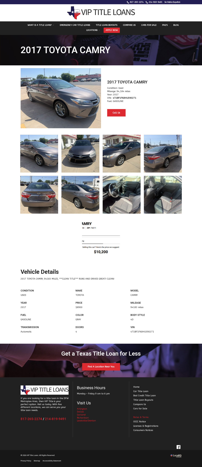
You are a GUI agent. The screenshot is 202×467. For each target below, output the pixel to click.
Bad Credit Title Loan (144, 395)
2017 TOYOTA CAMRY (65, 50)
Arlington (82, 409)
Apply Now (112, 30)
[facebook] (178, 447)
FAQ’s (165, 25)
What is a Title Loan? (40, 25)
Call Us (116, 112)
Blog (176, 25)
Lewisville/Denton (86, 420)
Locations (92, 30)
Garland (81, 414)
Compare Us (129, 25)
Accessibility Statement (52, 461)
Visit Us (84, 403)
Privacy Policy (26, 461)
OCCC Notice (139, 421)
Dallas (80, 411)
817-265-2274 (136, 2)
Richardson (83, 417)
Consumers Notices (143, 430)
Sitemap (37, 461)
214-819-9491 (155, 2)
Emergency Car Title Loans (75, 25)
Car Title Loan (140, 391)
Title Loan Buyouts (106, 25)
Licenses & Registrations (145, 426)
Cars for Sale (149, 25)
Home (136, 387)
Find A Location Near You (101, 366)
